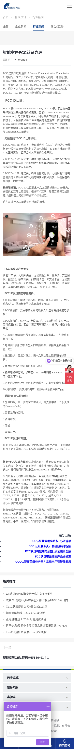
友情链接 (53, 720)
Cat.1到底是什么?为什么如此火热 (26, 606)
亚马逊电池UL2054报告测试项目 (26, 619)
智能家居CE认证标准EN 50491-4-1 (26, 657)
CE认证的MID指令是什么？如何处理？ (29, 593)
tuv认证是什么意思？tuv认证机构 (26, 632)
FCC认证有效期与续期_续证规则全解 (48, 551)
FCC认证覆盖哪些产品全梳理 (53, 556)
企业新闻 (20, 26)
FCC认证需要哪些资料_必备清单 (51, 541)
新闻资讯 (20, 17)
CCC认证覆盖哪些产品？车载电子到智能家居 (43, 561)
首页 (5, 17)
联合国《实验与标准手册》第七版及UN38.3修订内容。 (38, 600)
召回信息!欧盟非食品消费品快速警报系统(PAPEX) (36, 625)
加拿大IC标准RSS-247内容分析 (25, 613)
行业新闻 (38, 17)
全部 (5, 26)
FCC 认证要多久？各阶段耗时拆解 (50, 546)
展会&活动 (57, 26)
